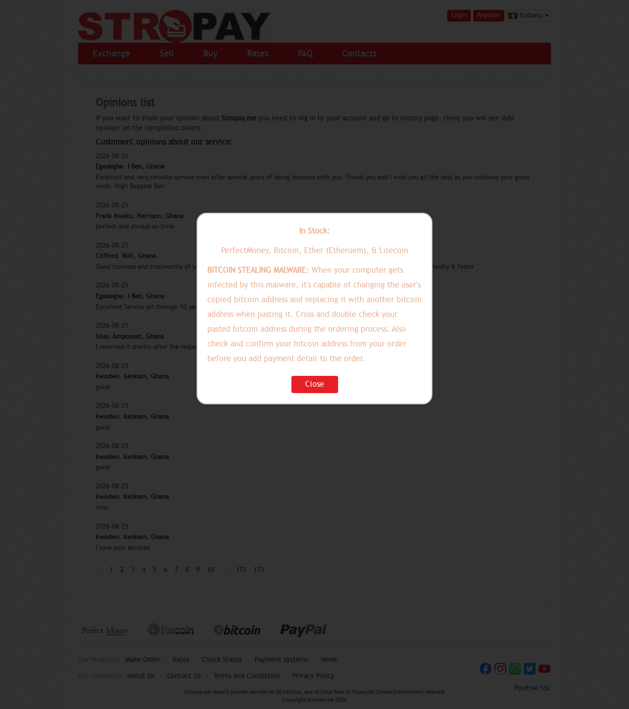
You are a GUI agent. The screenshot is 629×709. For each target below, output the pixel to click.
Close (314, 384)
